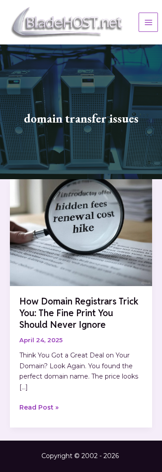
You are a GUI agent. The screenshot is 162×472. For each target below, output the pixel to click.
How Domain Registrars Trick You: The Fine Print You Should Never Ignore (79, 313)
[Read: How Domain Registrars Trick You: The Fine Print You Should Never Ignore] (81, 232)
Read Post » (38, 408)
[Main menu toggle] (148, 22)
